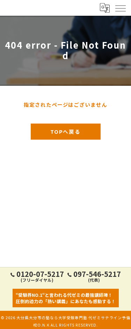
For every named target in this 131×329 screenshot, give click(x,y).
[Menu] (120, 7)
